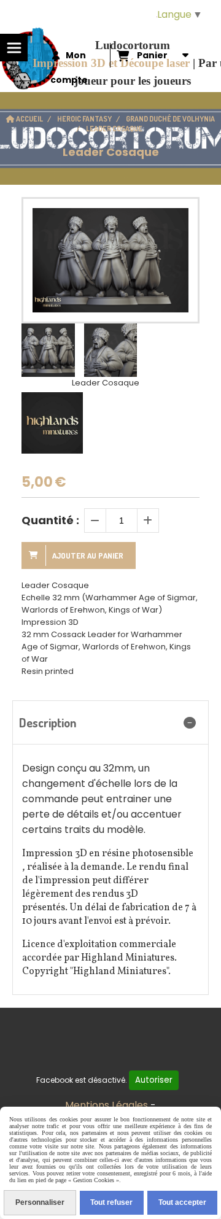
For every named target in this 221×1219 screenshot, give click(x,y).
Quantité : (50, 520)
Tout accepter (182, 1202)
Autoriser (154, 1080)
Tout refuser (111, 1202)
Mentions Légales (106, 1105)
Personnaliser (39, 1202)
